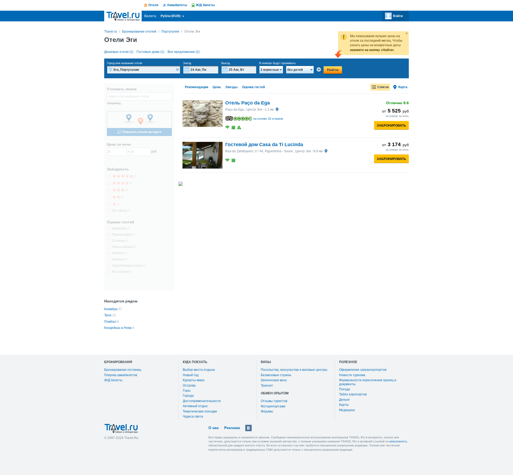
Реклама (232, 428)
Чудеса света (193, 416)
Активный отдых (195, 406)
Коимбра (111, 309)
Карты (344, 405)
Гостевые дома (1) (150, 52)
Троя (107, 315)
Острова (189, 385)
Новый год (191, 375)
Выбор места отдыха (199, 370)
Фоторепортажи (273, 406)
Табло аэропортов (353, 394)
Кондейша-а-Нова (118, 328)
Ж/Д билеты (113, 380)
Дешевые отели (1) (118, 52)
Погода (344, 389)
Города (188, 396)
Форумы (267, 411)
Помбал (110, 322)
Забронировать (391, 125)
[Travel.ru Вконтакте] (248, 428)
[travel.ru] (123, 16)
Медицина (347, 410)
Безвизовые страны (276, 375)
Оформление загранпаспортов (362, 370)
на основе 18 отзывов (268, 118)
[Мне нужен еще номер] (319, 69)
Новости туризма (352, 375)
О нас (213, 428)
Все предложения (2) (184, 52)
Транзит (267, 385)
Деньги (344, 400)
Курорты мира (193, 380)
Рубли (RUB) (171, 16)
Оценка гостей (253, 87)
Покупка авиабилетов (120, 375)
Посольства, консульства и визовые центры (294, 370)
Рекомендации (196, 87)
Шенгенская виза (274, 380)
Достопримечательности (202, 401)
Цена (217, 87)
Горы (187, 390)
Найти (333, 70)
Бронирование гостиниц (122, 370)
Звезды (231, 87)
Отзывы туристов (274, 401)
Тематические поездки (200, 411)
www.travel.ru (398, 441)
